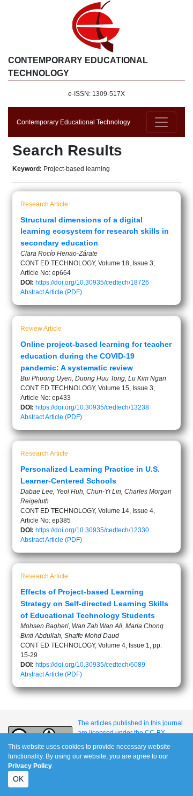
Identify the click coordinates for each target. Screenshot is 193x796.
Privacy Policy (30, 766)
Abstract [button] (32, 292)
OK (18, 779)
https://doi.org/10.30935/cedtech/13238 (92, 407)
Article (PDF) (63, 292)
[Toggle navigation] (161, 122)
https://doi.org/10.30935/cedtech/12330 (92, 530)
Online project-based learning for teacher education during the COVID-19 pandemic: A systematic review (96, 355)
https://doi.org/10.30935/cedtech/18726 (92, 282)
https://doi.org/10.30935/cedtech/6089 (90, 664)
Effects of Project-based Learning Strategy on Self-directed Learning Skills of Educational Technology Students (94, 603)
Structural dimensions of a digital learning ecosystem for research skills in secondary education (94, 231)
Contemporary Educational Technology (73, 122)
